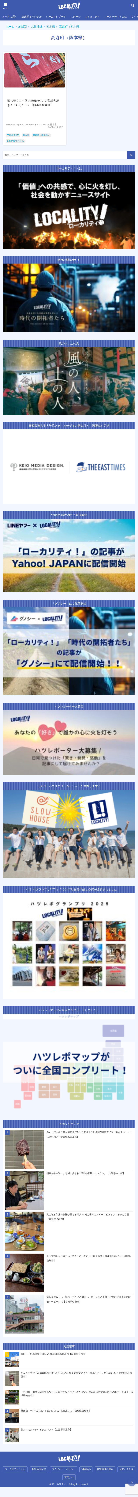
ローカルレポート (56, 16)
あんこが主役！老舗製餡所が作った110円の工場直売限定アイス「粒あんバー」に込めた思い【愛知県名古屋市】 (89, 1134)
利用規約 (86, 1469)
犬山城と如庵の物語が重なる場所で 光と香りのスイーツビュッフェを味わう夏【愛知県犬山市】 (88, 1217)
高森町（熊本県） (70, 26)
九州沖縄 (36, 26)
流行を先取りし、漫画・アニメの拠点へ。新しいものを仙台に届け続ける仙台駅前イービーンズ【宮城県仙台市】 (89, 1299)
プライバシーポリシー (63, 1469)
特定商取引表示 (105, 1469)
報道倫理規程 (39, 1469)
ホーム (10, 26)
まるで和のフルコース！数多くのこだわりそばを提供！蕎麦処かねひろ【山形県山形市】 (89, 1258)
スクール (75, 16)
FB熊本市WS (12, 135)
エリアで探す (9, 16)
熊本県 (50, 26)
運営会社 (69, 1477)
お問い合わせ (126, 1469)
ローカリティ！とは (115, 16)
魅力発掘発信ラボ (15, 141)
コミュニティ (92, 16)
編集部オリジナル (32, 16)
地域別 (22, 26)
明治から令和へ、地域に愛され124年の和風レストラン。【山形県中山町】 (86, 1173)
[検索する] (131, 155)
